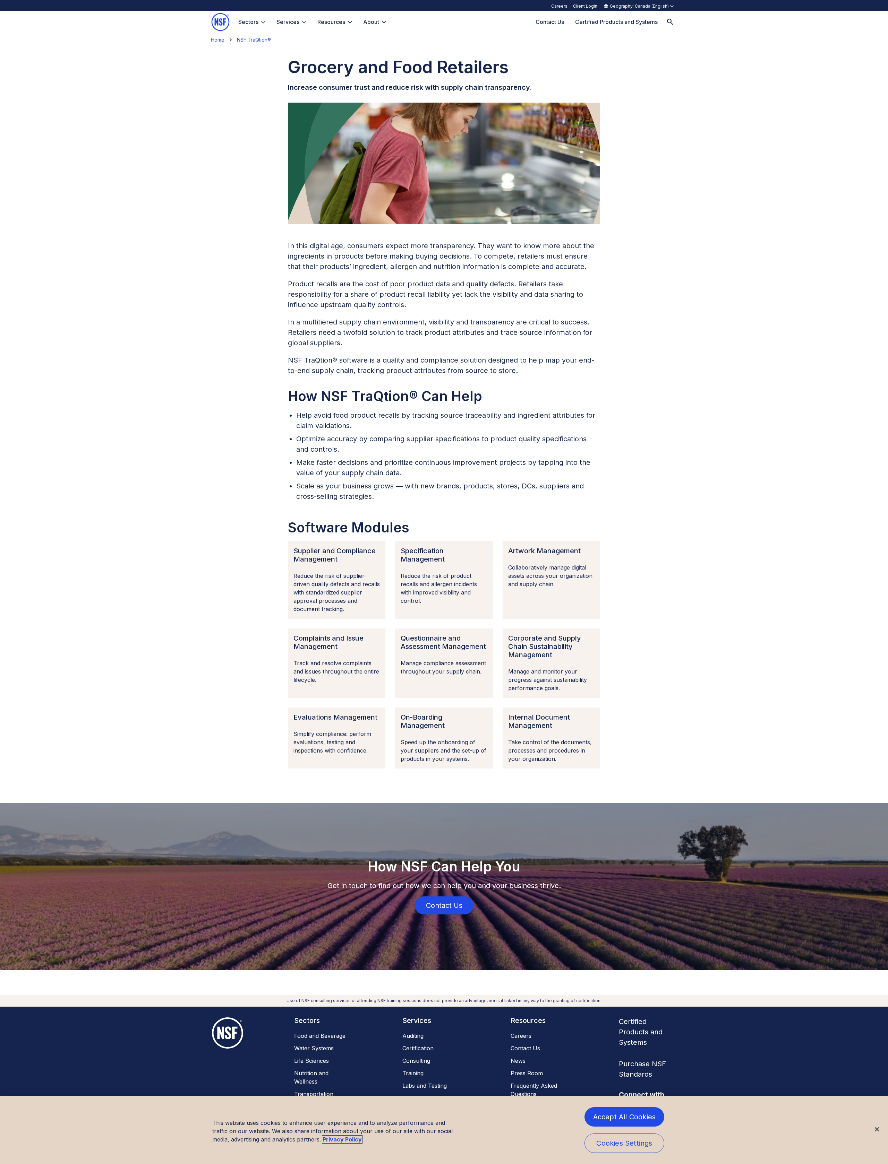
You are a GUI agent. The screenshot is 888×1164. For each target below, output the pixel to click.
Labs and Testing (424, 1085)
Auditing (413, 1035)
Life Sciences (311, 1060)
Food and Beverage (319, 1035)
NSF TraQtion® (254, 40)
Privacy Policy (342, 1139)
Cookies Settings (624, 1143)
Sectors (248, 21)
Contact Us (525, 1048)
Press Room (527, 1073)
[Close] (877, 1129)
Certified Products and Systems (641, 1031)
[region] (444, 1130)
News (518, 1060)
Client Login (585, 6)
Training (413, 1073)
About (371, 21)
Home (217, 40)
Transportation (313, 1094)
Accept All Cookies (624, 1117)
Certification (418, 1048)
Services (287, 21)
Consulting (416, 1060)
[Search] (670, 22)
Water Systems (314, 1048)
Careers (559, 6)
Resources (331, 21)
